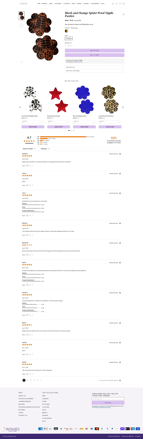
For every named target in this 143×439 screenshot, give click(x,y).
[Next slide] (122, 107)
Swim (73, 3)
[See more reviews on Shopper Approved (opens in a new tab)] (32, 165)
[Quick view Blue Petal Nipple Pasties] (84, 100)
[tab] (69, 130)
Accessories (95, 3)
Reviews (22, 404)
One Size (68, 38)
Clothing (66, 3)
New (39, 3)
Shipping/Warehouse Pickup (29, 407)
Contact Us (23, 415)
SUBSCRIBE (108, 402)
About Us (22, 396)
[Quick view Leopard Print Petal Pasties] (110, 100)
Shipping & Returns (73, 70)
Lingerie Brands (25, 401)
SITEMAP (138, 436)
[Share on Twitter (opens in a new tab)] (30, 165)
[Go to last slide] (20, 107)
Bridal (79, 3)
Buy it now (94, 55)
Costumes (58, 3)
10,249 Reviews (29, 143)
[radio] (71, 136)
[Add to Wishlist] (123, 14)
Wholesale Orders (26, 398)
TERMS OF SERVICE (128, 436)
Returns (22, 410)
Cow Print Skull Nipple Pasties (30, 116)
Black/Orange (66, 31)
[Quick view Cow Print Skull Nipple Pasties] (33, 100)
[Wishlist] (120, 3)
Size (66, 35)
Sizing (21, 412)
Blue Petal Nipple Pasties (79, 116)
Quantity (68, 43)
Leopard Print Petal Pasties (106, 116)
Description (70, 67)
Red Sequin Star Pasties (53, 116)
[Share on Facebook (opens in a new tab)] (27, 165)
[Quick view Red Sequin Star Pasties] (59, 100)
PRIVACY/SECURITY (114, 436)
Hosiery (86, 3)
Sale (102, 3)
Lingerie (44, 3)
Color (71, 28)
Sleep (51, 3)
